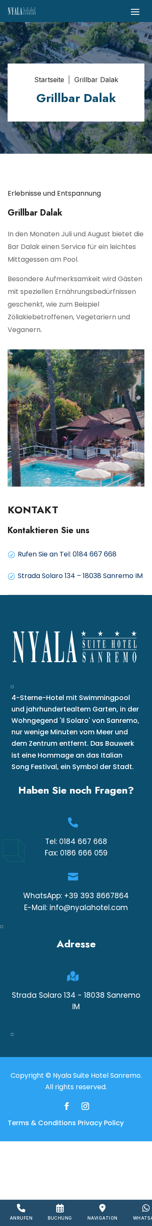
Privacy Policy (101, 1123)
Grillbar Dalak (96, 79)
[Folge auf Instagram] (85, 1106)
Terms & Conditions (42, 1123)
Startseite (49, 79)
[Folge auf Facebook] (66, 1106)
